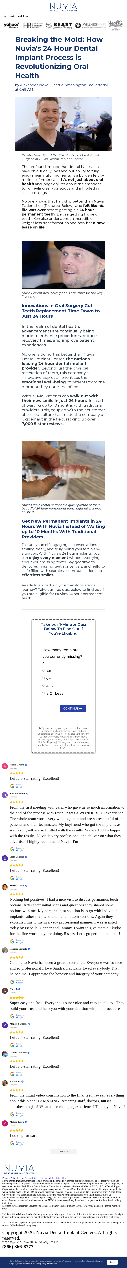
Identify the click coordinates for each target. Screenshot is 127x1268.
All (48, 671)
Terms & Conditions (28, 1178)
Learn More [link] (52, 1263)
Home (65, 1178)
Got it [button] (112, 1262)
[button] (73, 708)
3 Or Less (54, 693)
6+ (48, 678)
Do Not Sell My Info (50, 1178)
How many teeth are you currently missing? (62, 656)
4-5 (49, 686)
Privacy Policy (62, 733)
